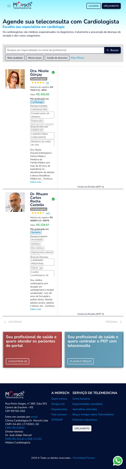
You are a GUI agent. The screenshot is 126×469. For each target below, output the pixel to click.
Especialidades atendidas (88, 404)
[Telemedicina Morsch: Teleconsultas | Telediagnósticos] (22, 6)
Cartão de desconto (57, 57)
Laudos (94, 6)
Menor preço (35, 57)
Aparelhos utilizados (85, 409)
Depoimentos (59, 409)
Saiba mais (35, 182)
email (34, 417)
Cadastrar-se (17, 361)
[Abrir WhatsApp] (118, 461)
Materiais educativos (85, 420)
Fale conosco (59, 414)
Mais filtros (77, 58)
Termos (91, 457)
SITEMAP (57, 420)
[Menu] (8, 6)
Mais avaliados (15, 57)
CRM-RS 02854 (15, 428)
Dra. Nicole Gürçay (39, 72)
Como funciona (81, 399)
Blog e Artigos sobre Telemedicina (93, 414)
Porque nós (58, 404)
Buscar (114, 50)
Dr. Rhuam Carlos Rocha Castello (39, 199)
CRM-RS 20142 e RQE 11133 (23, 439)
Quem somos (59, 399)
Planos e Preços (81, 361)
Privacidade (79, 457)
